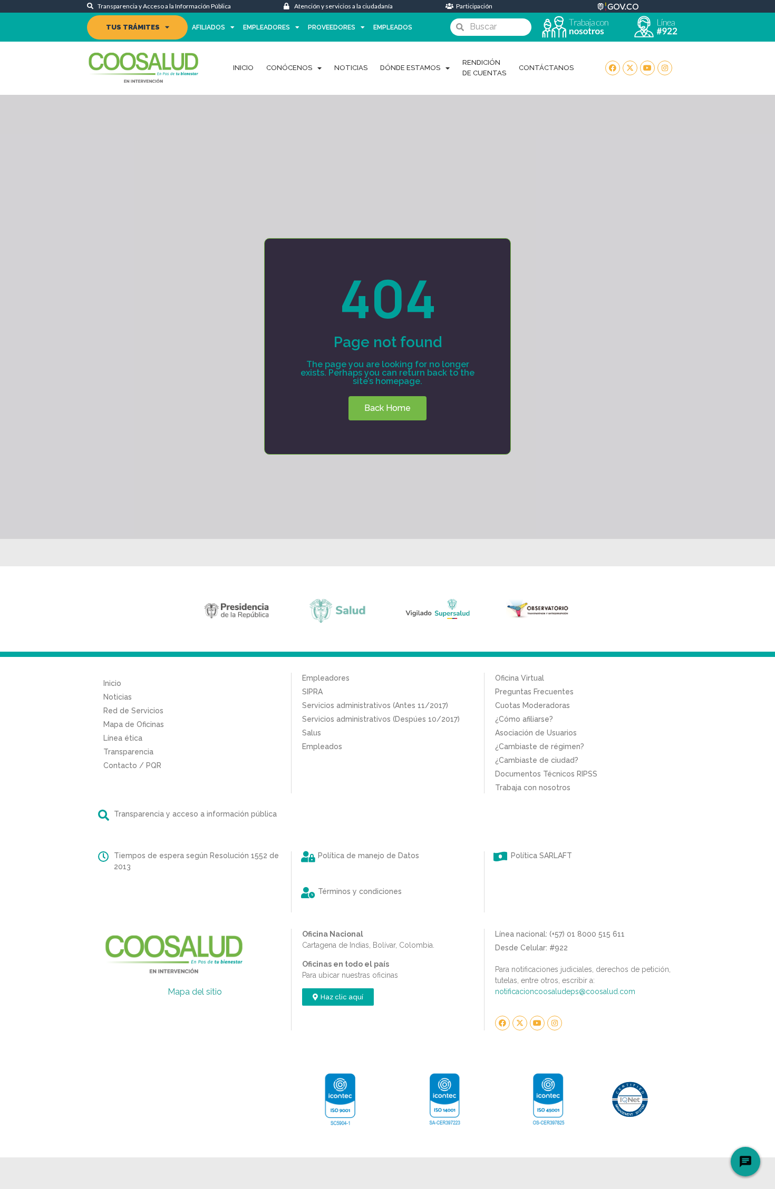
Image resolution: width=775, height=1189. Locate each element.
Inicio (243, 68)
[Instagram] (664, 68)
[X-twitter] (630, 68)
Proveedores (331, 27)
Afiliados (208, 27)
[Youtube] (647, 68)
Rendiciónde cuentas (484, 67)
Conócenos (289, 68)
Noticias (350, 68)
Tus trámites (133, 27)
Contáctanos (546, 68)
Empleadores (266, 27)
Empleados (392, 27)
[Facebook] (612, 68)
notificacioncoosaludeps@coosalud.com (565, 991)
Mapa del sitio (195, 992)
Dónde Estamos (410, 68)
